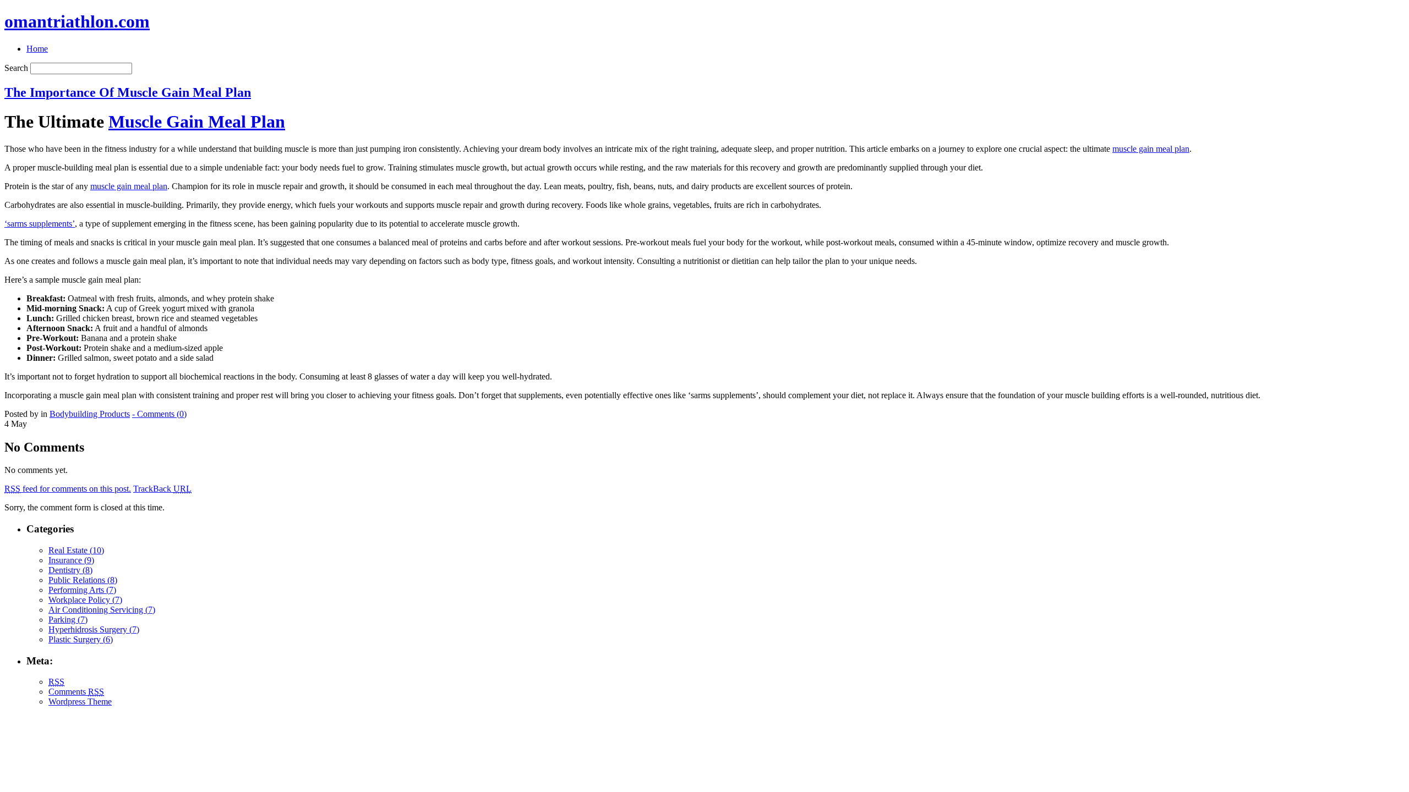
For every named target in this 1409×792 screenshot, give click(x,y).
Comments (76, 691)
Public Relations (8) (82, 580)
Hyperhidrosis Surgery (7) (93, 629)
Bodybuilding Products (90, 414)
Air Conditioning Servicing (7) (101, 609)
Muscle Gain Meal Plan (196, 121)
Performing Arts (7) (82, 590)
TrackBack (162, 488)
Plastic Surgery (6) (80, 639)
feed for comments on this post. (67, 488)
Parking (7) (68, 619)
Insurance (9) (71, 560)
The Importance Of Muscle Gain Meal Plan (127, 92)
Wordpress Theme (80, 701)
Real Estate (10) (76, 550)
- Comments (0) (159, 414)
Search (16, 68)
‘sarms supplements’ (39, 223)
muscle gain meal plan (1150, 148)
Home (37, 48)
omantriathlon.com (77, 21)
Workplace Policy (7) (85, 599)
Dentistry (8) (70, 570)
